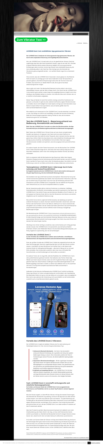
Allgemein (44, 433)
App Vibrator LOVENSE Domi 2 (69, 433)
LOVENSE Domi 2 (30, 434)
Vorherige (79, 43)
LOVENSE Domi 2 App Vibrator (40, 434)
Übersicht (24, 34)
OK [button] (89, 443)
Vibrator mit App (50, 434)
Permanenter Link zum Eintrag (65, 434)
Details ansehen (95, 443)
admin (57, 434)
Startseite (17, 34)
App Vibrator (59, 433)
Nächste (85, 43)
